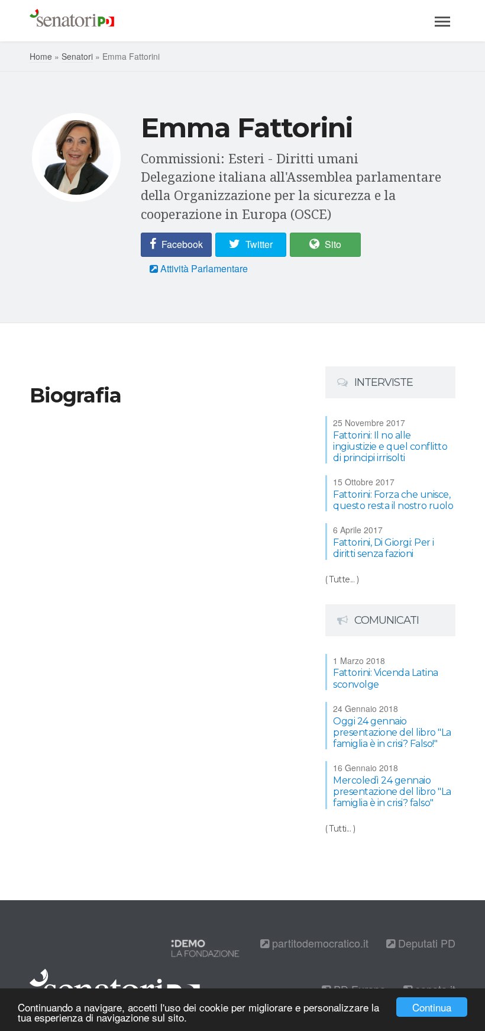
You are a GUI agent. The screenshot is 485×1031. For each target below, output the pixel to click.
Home (41, 56)
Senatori (77, 56)
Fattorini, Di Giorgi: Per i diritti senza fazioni (383, 548)
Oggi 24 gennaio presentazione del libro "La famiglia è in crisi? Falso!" (392, 732)
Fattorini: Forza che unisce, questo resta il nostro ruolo (393, 500)
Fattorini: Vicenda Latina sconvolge (385, 678)
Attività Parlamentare (203, 268)
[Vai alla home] (72, 20)
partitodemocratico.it (318, 943)
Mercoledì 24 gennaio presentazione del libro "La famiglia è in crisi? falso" (392, 791)
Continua (431, 1007)
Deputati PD (425, 943)
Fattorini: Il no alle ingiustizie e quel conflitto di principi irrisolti (390, 446)
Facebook (181, 244)
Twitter (258, 244)
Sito (331, 244)
